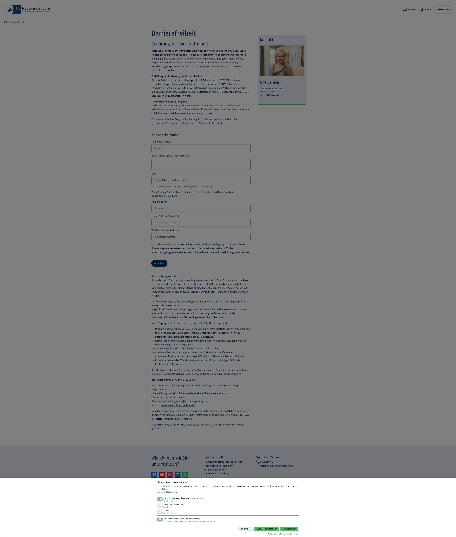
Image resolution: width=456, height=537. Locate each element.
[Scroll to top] (450, 531)
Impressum (161, 492)
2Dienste (168, 501)
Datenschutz (172, 492)
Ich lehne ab (245, 529)
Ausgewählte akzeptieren (266, 529)
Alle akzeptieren (289, 529)
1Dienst (168, 507)
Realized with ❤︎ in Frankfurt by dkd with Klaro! (283, 534)
